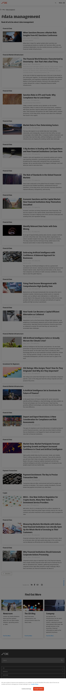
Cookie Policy (34, 684)
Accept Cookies (38, 689)
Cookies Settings (26, 689)
